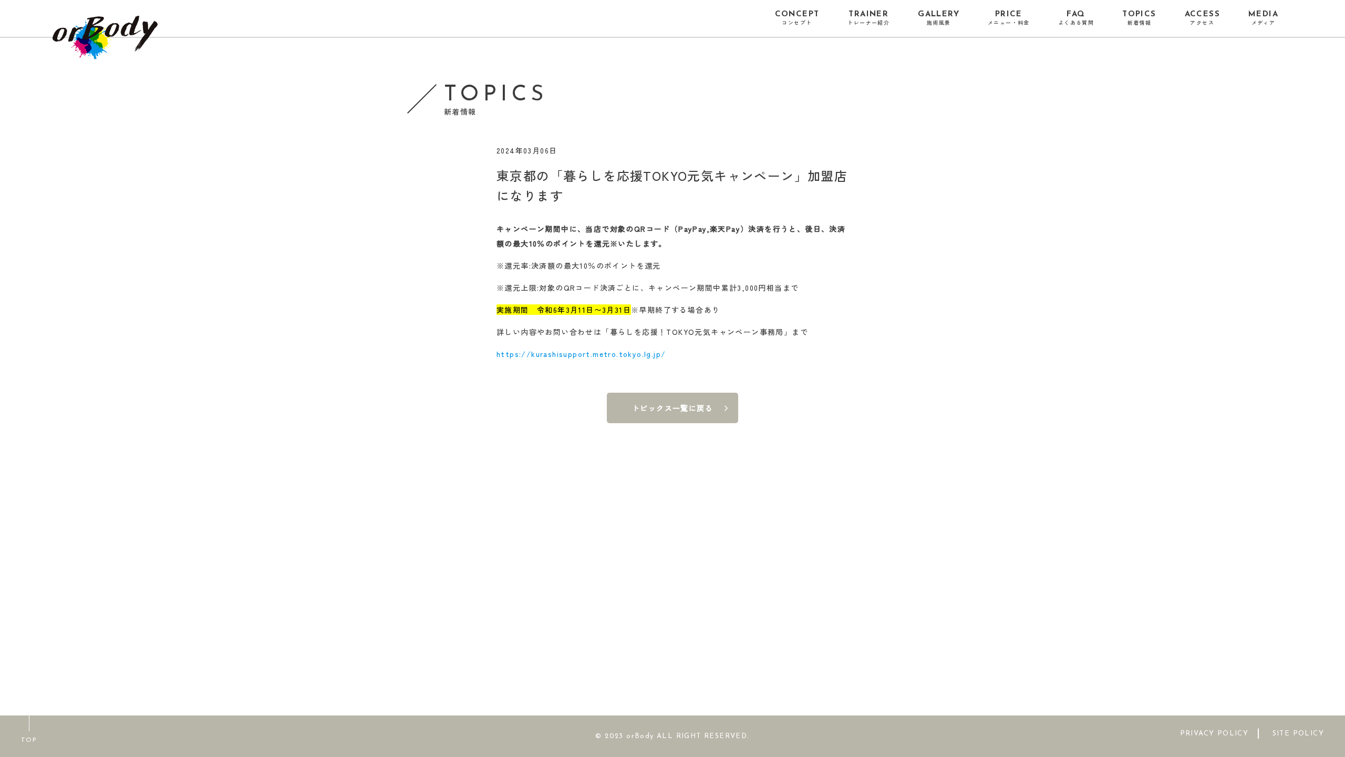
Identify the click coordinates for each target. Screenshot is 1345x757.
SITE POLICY (1298, 733)
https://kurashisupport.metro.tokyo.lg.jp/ (581, 354)
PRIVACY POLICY (1214, 733)
